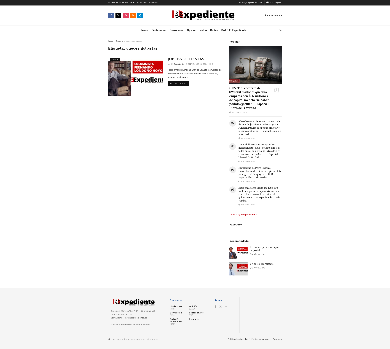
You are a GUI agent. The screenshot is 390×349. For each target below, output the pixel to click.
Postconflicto (196, 312)
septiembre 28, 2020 (197, 64)
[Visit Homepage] (204, 15)
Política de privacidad (118, 3)
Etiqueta (119, 41)
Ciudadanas (158, 30)
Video (203, 30)
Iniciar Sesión (274, 15)
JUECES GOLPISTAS (186, 59)
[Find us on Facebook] (111, 15)
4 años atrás (258, 254)
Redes (214, 30)
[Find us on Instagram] (126, 15)
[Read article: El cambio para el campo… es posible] (238, 252)
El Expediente (177, 64)
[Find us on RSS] (133, 15)
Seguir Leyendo (179, 84)
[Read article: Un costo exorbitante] (238, 268)
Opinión (191, 30)
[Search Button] (281, 30)
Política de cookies (138, 3)
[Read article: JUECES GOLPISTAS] (135, 76)
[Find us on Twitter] (118, 15)
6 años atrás (258, 268)
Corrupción (177, 30)
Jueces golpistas (134, 41)
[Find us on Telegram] (140, 15)
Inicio (144, 30)
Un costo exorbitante (261, 264)
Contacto (153, 3)
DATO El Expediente (233, 30)
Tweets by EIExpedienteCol (243, 214)
